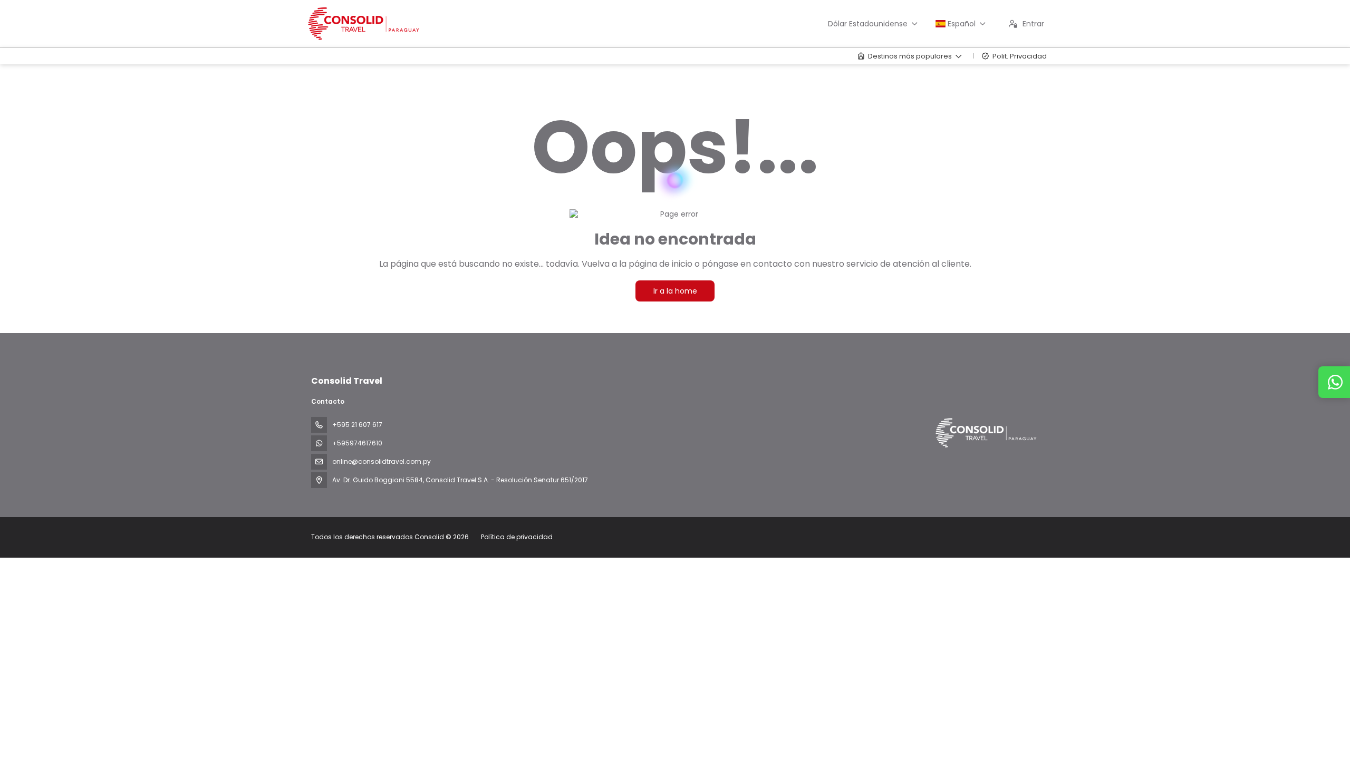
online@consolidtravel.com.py (381, 461)
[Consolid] (985, 433)
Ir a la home (675, 291)
